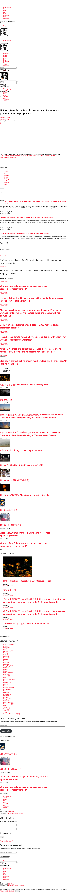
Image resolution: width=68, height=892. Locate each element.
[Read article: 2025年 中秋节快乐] (34, 747)
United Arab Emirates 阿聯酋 (11, 714)
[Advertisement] (19, 2)
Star (4, 705)
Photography (7, 7)
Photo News (7, 694)
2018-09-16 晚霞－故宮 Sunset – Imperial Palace (26, 623)
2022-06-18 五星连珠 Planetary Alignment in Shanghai (25, 495)
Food (4, 12)
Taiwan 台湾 (6, 707)
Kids (4, 677)
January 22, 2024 (5, 117)
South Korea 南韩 (8, 704)
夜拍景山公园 (6, 399)
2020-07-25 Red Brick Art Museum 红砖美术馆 (21, 465)
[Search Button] (17, 862)
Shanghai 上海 (7, 699)
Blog (4, 13)
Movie (5, 691)
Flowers (5, 659)
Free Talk (6, 662)
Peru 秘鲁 (6, 692)
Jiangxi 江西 (6, 676)
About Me (6, 15)
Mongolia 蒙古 (7, 689)
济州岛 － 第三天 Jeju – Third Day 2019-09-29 (21, 450)
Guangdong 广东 (8, 666)
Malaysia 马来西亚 (8, 687)
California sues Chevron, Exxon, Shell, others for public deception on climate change (26, 217)
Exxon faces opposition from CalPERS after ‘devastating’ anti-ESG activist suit (24, 233)
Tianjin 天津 (6, 709)
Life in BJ (6, 684)
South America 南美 (9, 702)
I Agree (18, 891)
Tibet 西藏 (6, 710)
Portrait (5, 697)
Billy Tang (11, 812)
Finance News (5, 119)
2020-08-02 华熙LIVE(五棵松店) (14, 480)
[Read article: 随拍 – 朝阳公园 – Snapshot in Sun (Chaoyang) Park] (35, 566)
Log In (2, 860)
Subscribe (5, 731)
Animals (5, 646)
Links (4, 17)
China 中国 (6, 654)
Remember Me (6, 833)
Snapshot (6, 700)
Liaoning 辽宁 (7, 682)
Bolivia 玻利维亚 (8, 651)
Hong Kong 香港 (8, 672)
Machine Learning (8, 686)
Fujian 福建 (6, 664)
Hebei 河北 (6, 667)
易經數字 (6, 18)
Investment (6, 674)
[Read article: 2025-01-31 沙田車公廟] (34, 762)
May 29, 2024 (4, 292)
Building (5, 653)
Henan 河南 (6, 669)
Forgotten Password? (6, 841)
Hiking (5, 10)
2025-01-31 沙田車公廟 (10, 525)
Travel (5, 9)
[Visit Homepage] (4, 36)
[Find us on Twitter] (0, 23)
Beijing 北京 (6, 648)
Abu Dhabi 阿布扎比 (9, 644)
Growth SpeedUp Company (16, 813)
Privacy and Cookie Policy (7, 891)
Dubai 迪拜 (6, 656)
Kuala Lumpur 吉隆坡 (9, 679)
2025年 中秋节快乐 (9, 510)
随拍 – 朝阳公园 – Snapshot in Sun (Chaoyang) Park (24, 385)
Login (4, 26)
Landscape (6, 681)
